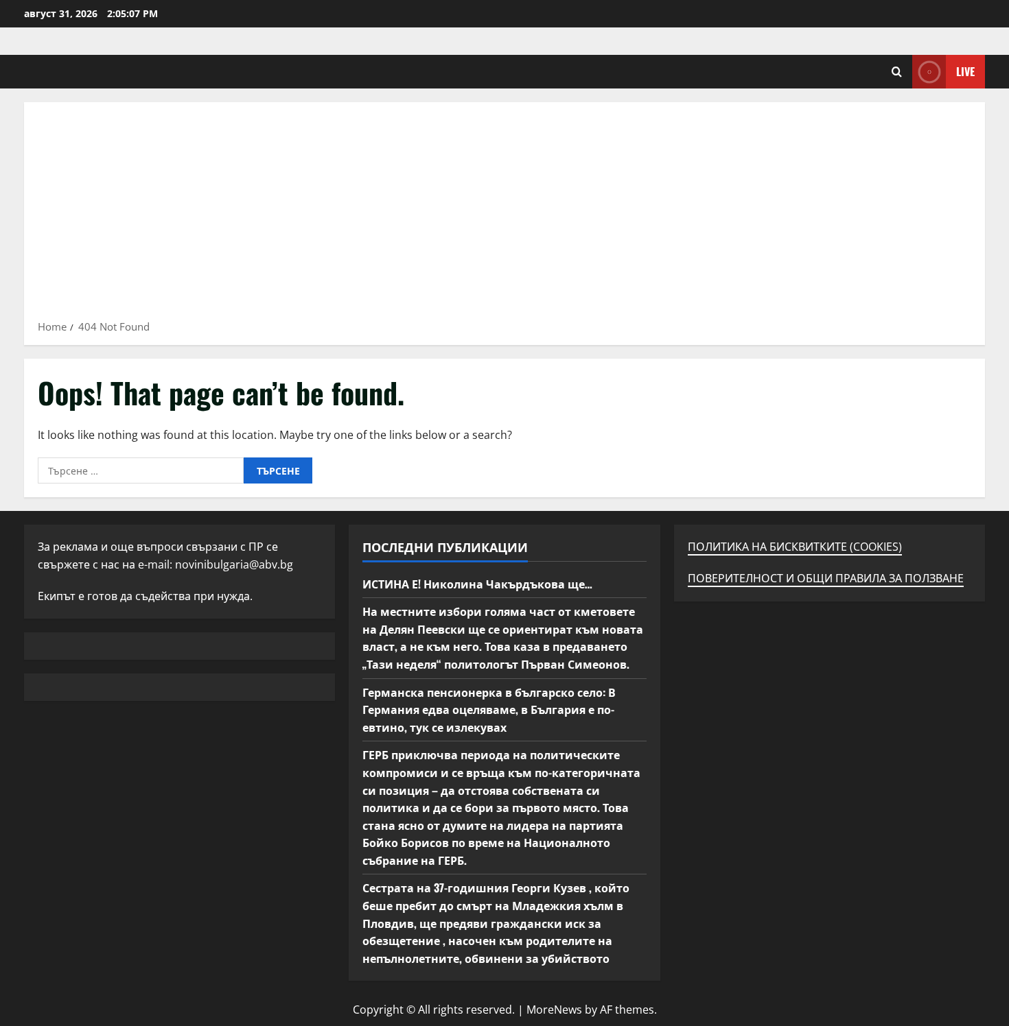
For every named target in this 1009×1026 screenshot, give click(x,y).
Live (965, 71)
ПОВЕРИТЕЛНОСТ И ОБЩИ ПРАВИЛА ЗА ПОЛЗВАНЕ (826, 578)
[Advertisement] (504, 215)
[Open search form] (897, 71)
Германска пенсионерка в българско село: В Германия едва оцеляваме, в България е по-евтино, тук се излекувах (489, 709)
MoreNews (554, 1009)
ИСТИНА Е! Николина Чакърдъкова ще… (477, 583)
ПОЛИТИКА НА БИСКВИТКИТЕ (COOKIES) (795, 546)
